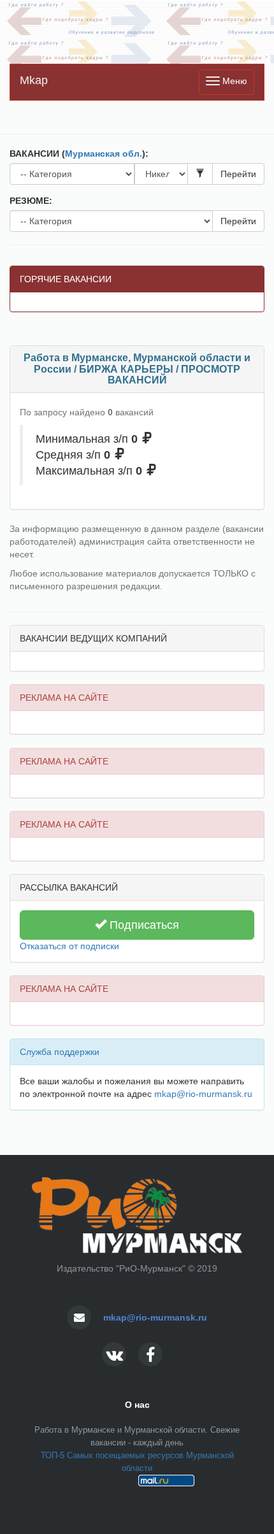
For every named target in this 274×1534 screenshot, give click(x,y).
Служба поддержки (59, 1052)
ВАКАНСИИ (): (79, 153)
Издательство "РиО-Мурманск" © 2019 (137, 1268)
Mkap (34, 80)
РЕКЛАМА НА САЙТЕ (64, 697)
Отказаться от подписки (69, 946)
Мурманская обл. (103, 153)
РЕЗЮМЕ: (31, 201)
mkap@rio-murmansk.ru (203, 1094)
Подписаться (142, 925)
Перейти (238, 174)
